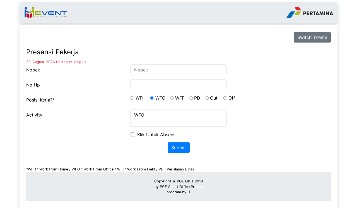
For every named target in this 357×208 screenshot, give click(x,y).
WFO (160, 98)
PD (197, 98)
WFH (141, 98)
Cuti (214, 98)
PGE (180, 181)
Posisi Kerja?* (40, 100)
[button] (207, 98)
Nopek (33, 70)
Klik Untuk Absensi (157, 134)
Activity (34, 115)
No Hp (33, 85)
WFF (179, 98)
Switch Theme (312, 37)
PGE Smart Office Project (181, 187)
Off (231, 98)
